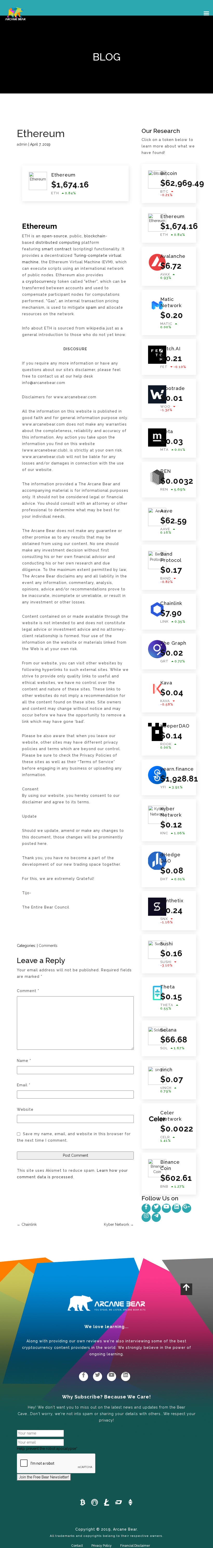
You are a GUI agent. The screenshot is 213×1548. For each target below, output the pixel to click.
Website (25, 1109)
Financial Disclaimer (135, 1545)
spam (91, 307)
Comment (28, 991)
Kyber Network (119, 1224)
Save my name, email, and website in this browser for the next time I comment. (74, 1137)
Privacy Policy (101, 1545)
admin (22, 144)
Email (23, 1085)
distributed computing (58, 242)
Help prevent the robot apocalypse (47, 1448)
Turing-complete (91, 255)
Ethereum (41, 133)
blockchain (94, 236)
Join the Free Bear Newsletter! (44, 1477)
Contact (77, 1545)
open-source (54, 236)
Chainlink (27, 1224)
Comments (48, 946)
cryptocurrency (41, 281)
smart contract (57, 249)
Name (24, 1061)
